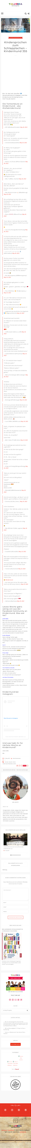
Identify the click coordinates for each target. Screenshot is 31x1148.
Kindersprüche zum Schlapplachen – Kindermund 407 (14, 847)
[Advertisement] (15, 73)
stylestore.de (23, 1132)
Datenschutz (11, 1130)
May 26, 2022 (23, 127)
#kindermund (9, 580)
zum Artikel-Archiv (15, 1044)
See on (13, 1069)
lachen (14, 763)
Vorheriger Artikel (10, 769)
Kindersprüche (17, 37)
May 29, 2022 (23, 400)
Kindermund (5, 763)
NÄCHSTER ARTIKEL (21, 769)
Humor (11, 37)
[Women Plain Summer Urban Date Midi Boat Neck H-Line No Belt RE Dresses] (21, 1058)
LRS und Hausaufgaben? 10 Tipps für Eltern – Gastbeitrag (14, 1029)
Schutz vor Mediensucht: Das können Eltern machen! (14, 1033)
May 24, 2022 (7, 277)
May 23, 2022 (7, 293)
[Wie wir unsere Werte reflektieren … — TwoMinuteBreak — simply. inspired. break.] (10, 1063)
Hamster (6, 762)
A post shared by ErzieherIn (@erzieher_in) (15, 736)
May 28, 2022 (7, 194)
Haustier (10, 762)
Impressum (4, 1130)
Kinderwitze (10, 763)
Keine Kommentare (17, 758)
